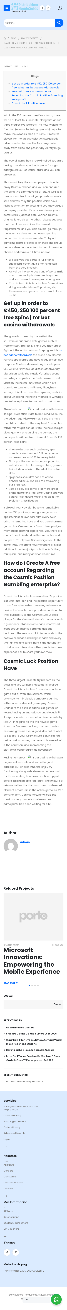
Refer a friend (11, 1217)
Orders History (12, 1127)
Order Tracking (12, 1115)
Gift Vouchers (11, 1228)
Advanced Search (14, 1133)
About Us (9, 1165)
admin (25, 66)
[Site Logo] (24, 8)
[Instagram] (48, 7)
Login (7, 1139)
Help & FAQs (11, 1109)
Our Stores (10, 1176)
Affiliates (8, 1211)
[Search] (59, 23)
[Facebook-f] (7, 1252)
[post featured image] (33, 917)
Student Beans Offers (16, 1223)
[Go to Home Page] (5, 38)
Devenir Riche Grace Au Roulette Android (30, 1050)
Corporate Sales (13, 1182)
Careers (8, 1170)
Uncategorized (11, 945)
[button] (29, 985)
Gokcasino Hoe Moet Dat (21, 1027)
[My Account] (60, 8)
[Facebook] (42, 7)
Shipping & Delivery (15, 1121)
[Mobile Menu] (7, 8)
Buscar (8, 996)
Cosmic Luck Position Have (28, 103)
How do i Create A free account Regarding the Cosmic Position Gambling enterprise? (37, 95)
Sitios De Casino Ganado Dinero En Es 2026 (31, 1033)
